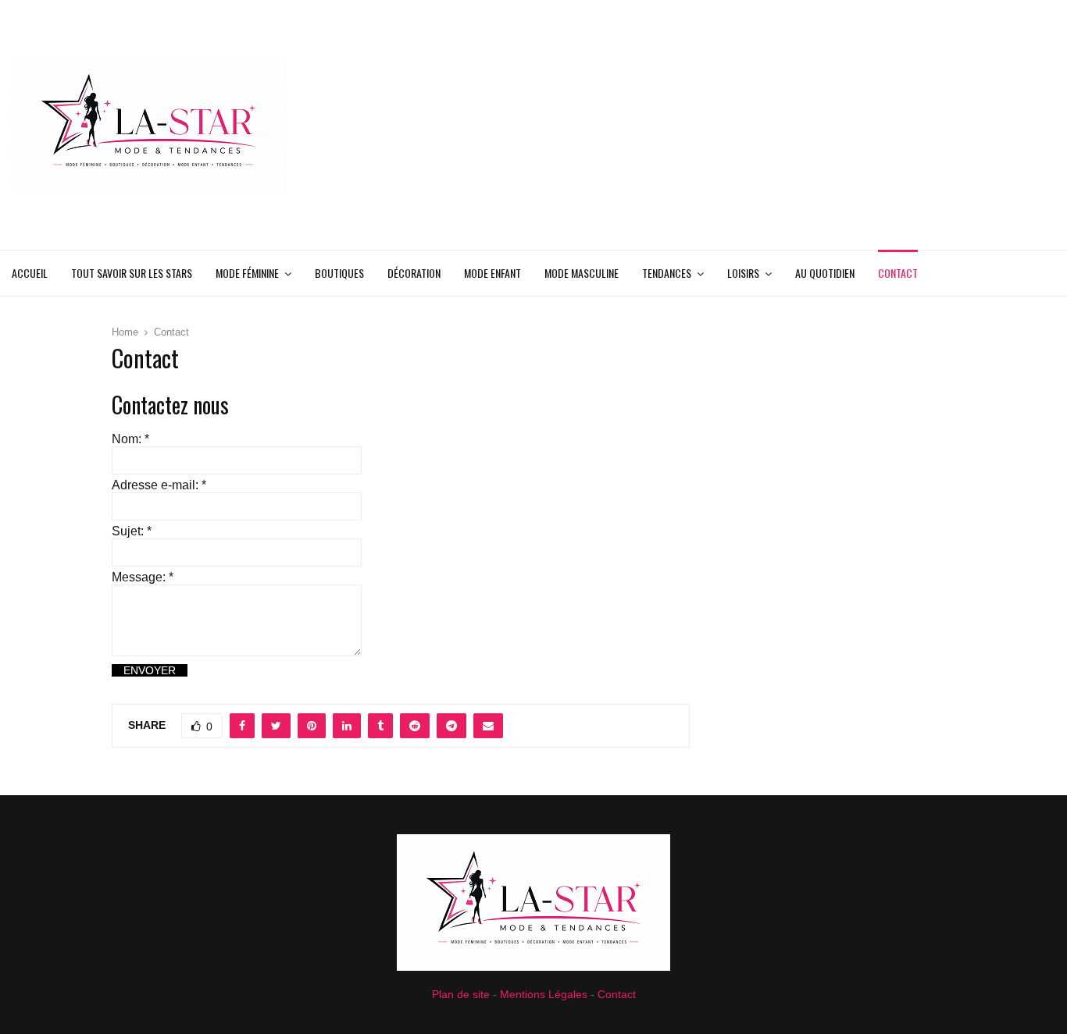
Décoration (414, 273)
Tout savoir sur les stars (131, 273)
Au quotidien (825, 273)
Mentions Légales (543, 994)
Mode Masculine (581, 273)
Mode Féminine (247, 273)
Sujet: (132, 531)
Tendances (666, 273)
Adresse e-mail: (159, 485)
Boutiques (339, 273)
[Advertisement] (771, 125)
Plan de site (461, 994)
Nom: (130, 439)
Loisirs (743, 273)
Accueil (30, 273)
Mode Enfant (492, 273)
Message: (142, 577)
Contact (898, 273)
